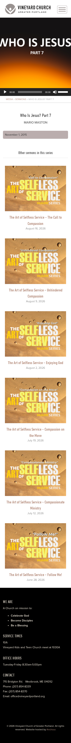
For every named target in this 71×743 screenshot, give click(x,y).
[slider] (63, 91)
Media (9, 99)
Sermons (20, 99)
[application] (35, 57)
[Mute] (55, 92)
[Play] (5, 92)
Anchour (51, 729)
